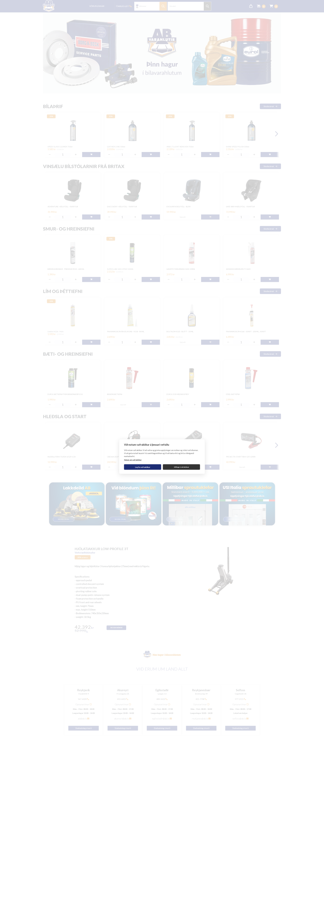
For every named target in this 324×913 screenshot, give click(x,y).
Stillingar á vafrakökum (181, 467)
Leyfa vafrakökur (142, 467)
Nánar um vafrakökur (133, 460)
